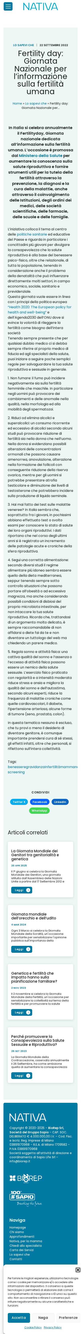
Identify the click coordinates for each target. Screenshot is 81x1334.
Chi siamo (17, 1232)
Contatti (16, 1259)
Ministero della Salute (40, 155)
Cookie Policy (33, 1327)
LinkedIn (60, 802)
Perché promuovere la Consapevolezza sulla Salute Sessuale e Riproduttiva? (37, 1040)
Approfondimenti (22, 1237)
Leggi (19, 890)
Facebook (40, 802)
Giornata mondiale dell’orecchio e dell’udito (33, 916)
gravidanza (35, 766)
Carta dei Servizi (22, 1250)
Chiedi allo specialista (26, 1246)
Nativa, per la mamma (26, 1241)
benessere (17, 766)
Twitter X (19, 802)
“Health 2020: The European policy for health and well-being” (39, 310)
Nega (43, 1317)
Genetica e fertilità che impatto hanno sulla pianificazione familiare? (34, 977)
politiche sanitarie (32, 234)
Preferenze (68, 1317)
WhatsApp (39, 811)
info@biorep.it (20, 1161)
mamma (67, 766)
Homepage (18, 1228)
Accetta (19, 1317)
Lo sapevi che (23, 45)
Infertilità (52, 766)
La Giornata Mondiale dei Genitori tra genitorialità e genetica (35, 855)
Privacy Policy (53, 1327)
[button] (78, 1270)
